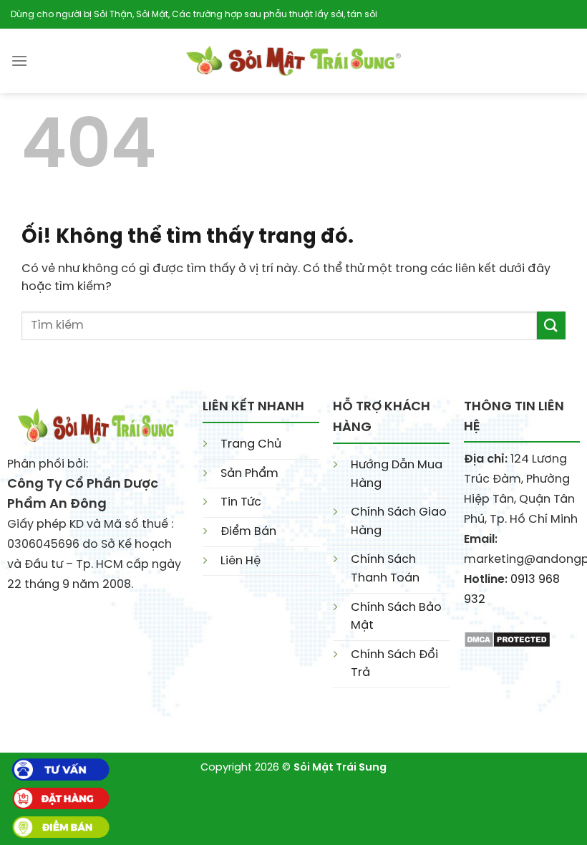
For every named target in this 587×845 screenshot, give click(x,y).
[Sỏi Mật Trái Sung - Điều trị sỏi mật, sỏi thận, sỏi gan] (293, 61)
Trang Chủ (250, 444)
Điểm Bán (248, 532)
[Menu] (19, 60)
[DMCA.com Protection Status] (507, 638)
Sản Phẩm (249, 474)
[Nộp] (551, 325)
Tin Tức (240, 502)
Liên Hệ (240, 561)
